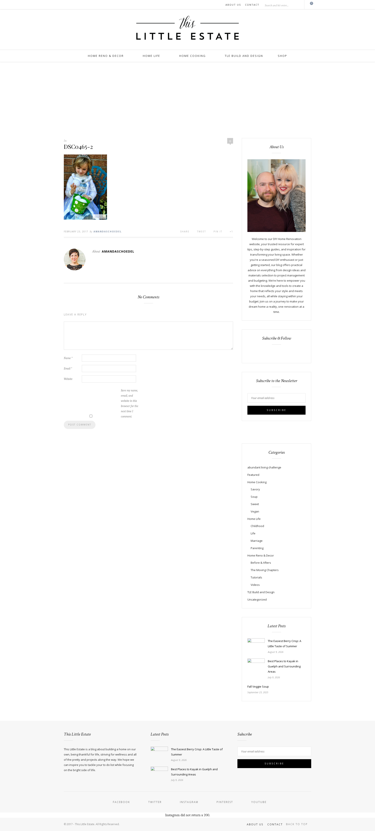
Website (68, 379)
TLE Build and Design (244, 56)
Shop (282, 56)
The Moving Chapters (265, 570)
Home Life (151, 56)
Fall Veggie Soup (258, 686)
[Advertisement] (187, 94)
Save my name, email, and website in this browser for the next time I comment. (129, 403)
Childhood (257, 526)
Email (68, 368)
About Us (233, 4)
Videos (255, 585)
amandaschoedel (108, 231)
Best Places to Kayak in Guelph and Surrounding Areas (284, 666)
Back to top (297, 824)
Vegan (255, 511)
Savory (255, 489)
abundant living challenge (264, 467)
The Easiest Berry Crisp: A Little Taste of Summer (284, 643)
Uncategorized (257, 599)
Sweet (255, 504)
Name (68, 358)
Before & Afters (261, 563)
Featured (253, 475)
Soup (254, 497)
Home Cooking (192, 56)
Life (253, 533)
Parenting (257, 548)
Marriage (257, 541)
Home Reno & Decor (106, 56)
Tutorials (256, 577)
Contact (252, 4)
